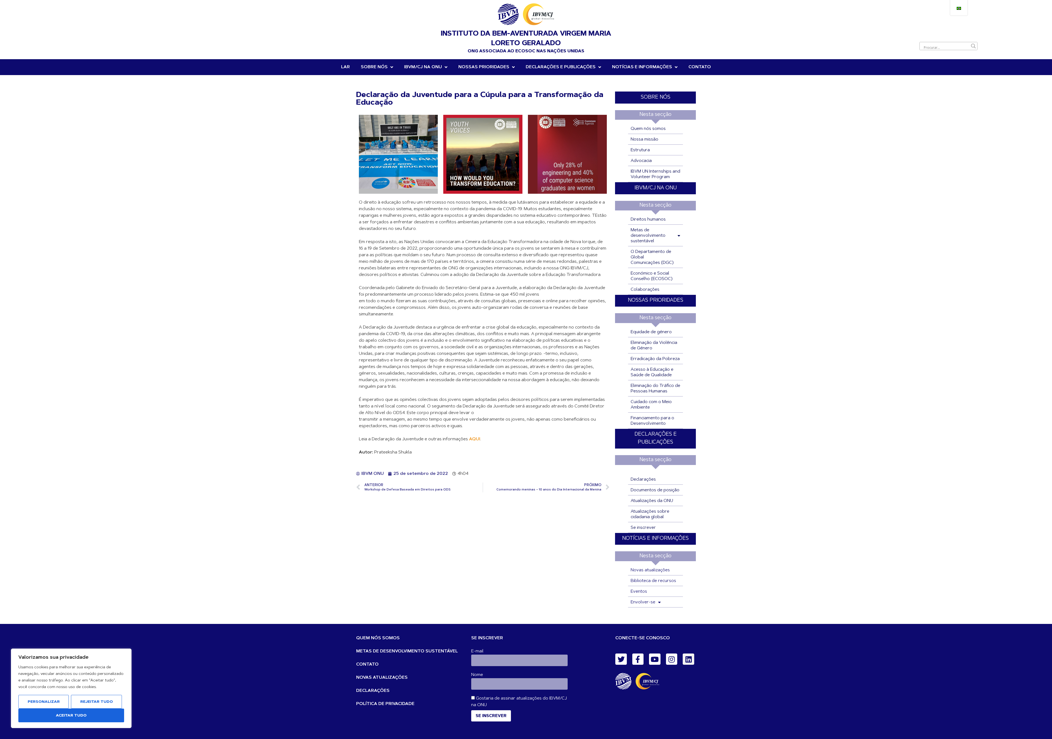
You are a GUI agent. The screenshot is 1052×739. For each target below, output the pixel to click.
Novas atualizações (650, 570)
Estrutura (640, 150)
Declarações (643, 479)
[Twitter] (621, 659)
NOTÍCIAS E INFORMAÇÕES (655, 538)
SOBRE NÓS (655, 97)
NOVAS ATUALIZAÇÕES (382, 677)
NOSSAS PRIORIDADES (483, 67)
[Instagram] (671, 659)
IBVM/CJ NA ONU (655, 188)
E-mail (477, 651)
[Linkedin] (688, 659)
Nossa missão (644, 139)
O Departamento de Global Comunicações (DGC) (652, 257)
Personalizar (44, 702)
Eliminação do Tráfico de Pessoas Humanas (655, 388)
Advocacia (641, 161)
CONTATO (367, 664)
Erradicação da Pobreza (655, 359)
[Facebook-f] (638, 659)
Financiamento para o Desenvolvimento (652, 421)
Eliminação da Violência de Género (654, 345)
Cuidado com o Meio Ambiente (651, 405)
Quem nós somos (648, 129)
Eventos (639, 591)
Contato (699, 67)
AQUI (474, 439)
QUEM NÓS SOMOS (378, 638)
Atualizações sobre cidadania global (650, 514)
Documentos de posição (655, 490)
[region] (71, 688)
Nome (477, 675)
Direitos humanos (648, 219)
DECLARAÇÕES (373, 691)
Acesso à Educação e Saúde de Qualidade (652, 372)
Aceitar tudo (71, 716)
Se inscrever (643, 528)
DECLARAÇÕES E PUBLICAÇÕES (561, 67)
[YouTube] (655, 659)
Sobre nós (374, 67)
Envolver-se (643, 602)
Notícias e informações (642, 67)
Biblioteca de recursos (653, 581)
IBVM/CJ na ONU (423, 67)
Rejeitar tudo (96, 702)
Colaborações (645, 289)
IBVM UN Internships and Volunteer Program (655, 174)
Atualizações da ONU (652, 501)
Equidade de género (651, 332)
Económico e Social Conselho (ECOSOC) (652, 276)
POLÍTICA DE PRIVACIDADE (385, 704)
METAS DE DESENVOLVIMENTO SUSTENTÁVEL (407, 651)
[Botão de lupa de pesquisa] (973, 46)
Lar (345, 67)
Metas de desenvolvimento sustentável (648, 235)
